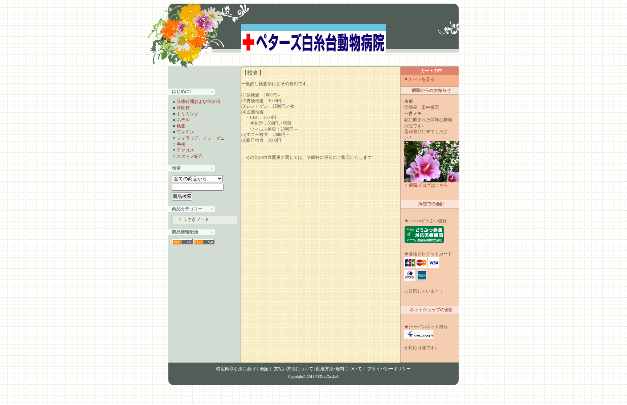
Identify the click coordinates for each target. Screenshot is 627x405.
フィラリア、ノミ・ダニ (201, 138)
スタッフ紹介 (190, 156)
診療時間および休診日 (198, 101)
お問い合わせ (441, 63)
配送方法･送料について (339, 368)
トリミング (187, 113)
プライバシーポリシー (389, 368)
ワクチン (185, 132)
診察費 (183, 107)
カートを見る (376, 63)
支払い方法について (293, 368)
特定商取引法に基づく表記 (242, 368)
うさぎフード (194, 219)
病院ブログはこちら (428, 185)
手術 (181, 144)
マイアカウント (408, 63)
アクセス (185, 150)
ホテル (183, 119)
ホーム (351, 63)
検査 (181, 125)
